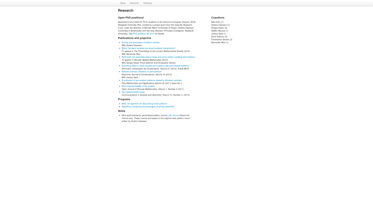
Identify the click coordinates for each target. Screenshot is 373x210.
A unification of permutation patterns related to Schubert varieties (152, 80)
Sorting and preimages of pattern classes (141, 42)
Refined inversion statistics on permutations (142, 71)
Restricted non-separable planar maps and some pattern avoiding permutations (158, 56)
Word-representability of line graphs (138, 86)
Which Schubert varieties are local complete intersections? (148, 48)
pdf (170, 115)
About (123, 2)
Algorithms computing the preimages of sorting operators (148, 106)
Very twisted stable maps (133, 91)
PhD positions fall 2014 (143, 33)
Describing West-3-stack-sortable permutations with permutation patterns (155, 65)
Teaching (147, 2)
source (176, 115)
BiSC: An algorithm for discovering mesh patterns (144, 103)
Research (134, 2)
